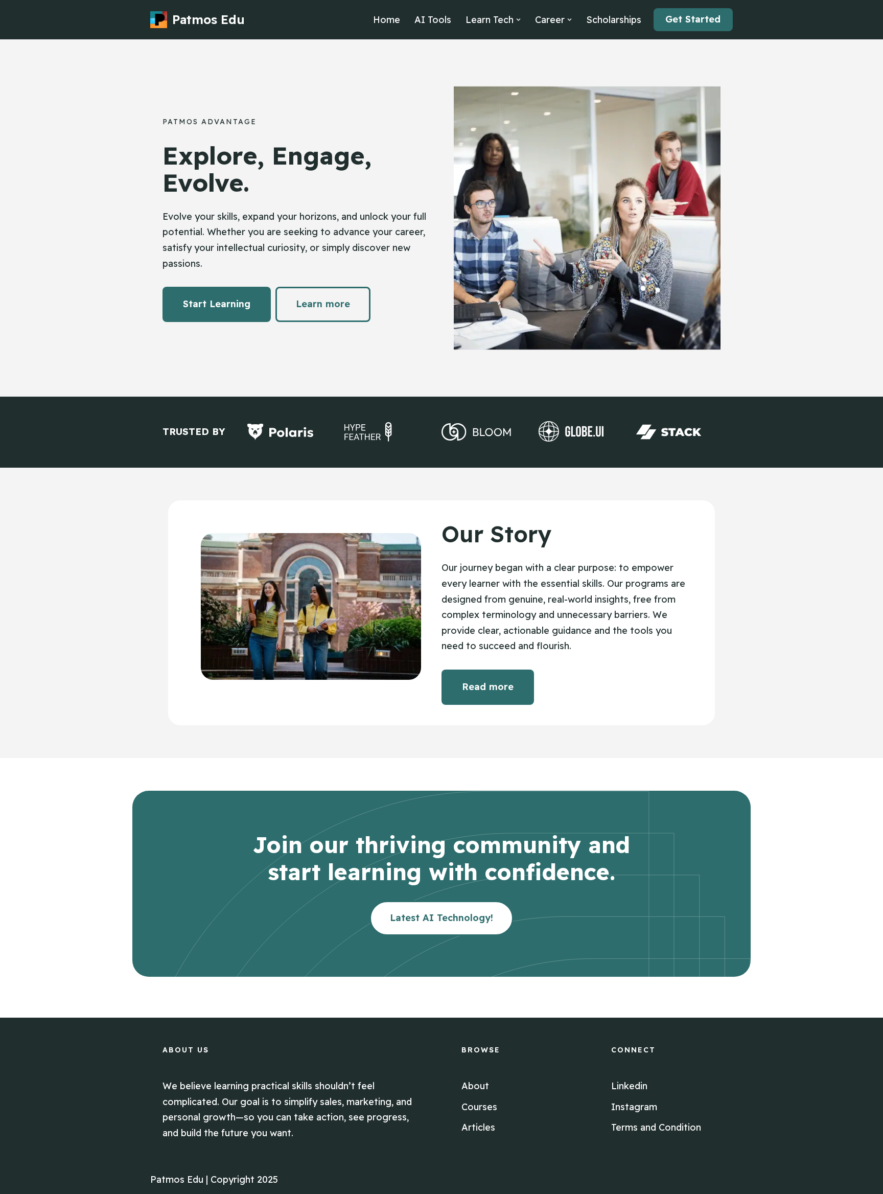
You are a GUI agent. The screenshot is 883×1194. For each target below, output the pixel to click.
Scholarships (613, 20)
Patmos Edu (176, 1179)
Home (386, 20)
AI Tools (432, 20)
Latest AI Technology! (441, 918)
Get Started (693, 19)
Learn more (323, 304)
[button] (518, 19)
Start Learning (216, 304)
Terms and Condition (656, 1127)
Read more (488, 687)
